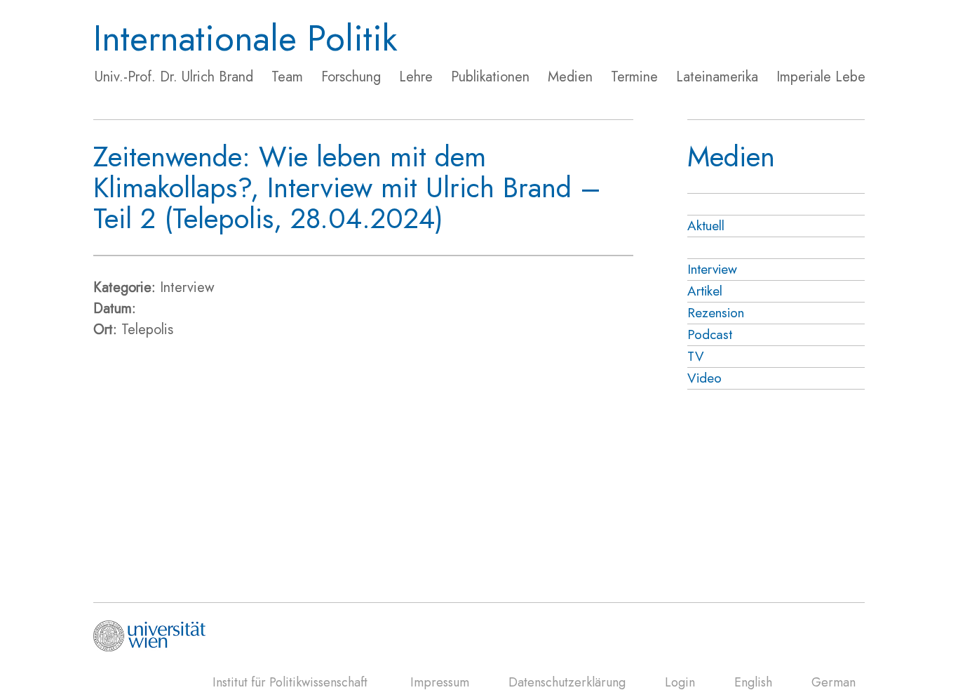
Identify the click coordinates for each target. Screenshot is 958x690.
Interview (712, 269)
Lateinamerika (717, 77)
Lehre (416, 77)
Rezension (715, 312)
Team (287, 77)
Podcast (709, 334)
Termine (634, 77)
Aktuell (705, 225)
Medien (570, 77)
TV (695, 356)
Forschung (351, 77)
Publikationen (490, 77)
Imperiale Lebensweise (844, 77)
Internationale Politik (245, 38)
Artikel (704, 290)
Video (704, 378)
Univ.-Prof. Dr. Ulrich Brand (174, 77)
